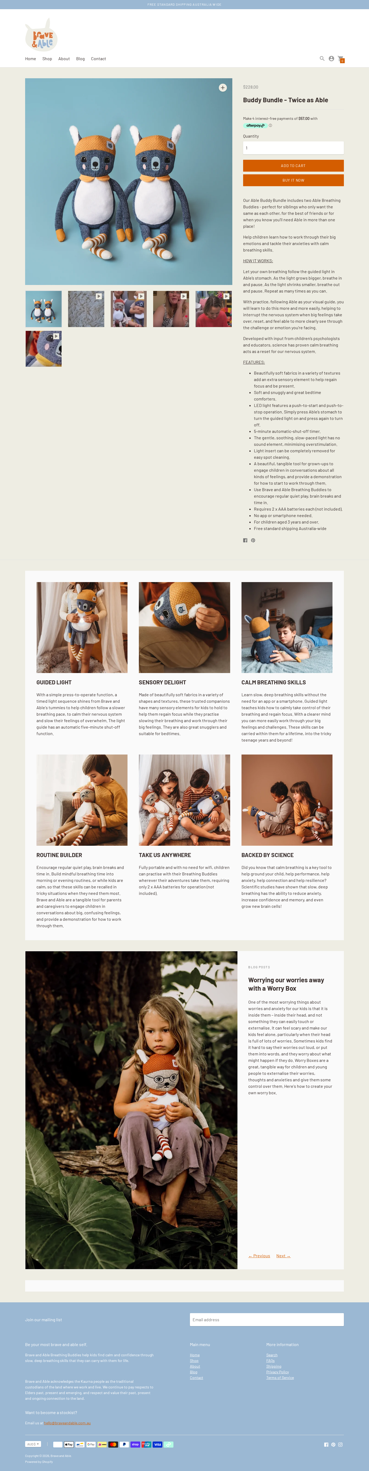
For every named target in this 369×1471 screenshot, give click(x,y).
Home (30, 58)
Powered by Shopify (39, 1461)
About (64, 58)
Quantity (251, 136)
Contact (98, 58)
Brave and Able (61, 1456)
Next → (283, 1255)
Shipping (273, 1366)
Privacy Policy (277, 1372)
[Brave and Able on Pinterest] (333, 1443)
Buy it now (293, 180)
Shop (47, 58)
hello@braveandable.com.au (67, 1423)
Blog (80, 58)
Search (272, 1355)
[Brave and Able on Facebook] (326, 1443)
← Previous (259, 1255)
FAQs (270, 1360)
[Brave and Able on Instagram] (340, 1443)
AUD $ (31, 1444)
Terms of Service (280, 1377)
